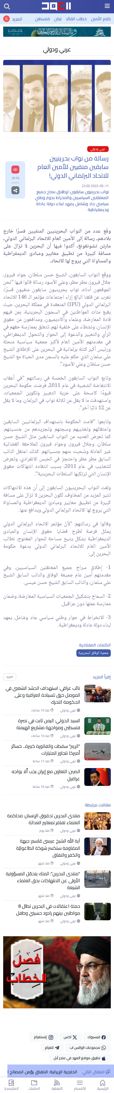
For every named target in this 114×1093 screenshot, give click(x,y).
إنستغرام (41, 1036)
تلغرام (49, 1047)
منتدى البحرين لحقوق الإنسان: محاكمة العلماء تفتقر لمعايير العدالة (43, 819)
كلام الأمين (101, 18)
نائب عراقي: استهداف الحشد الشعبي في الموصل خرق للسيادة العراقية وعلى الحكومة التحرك (43, 695)
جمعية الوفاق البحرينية (93, 653)
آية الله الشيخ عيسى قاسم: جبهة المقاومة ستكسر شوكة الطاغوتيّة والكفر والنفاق (48, 848)
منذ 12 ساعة (41, 761)
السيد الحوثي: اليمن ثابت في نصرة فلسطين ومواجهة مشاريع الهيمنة (48, 724)
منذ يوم (44, 830)
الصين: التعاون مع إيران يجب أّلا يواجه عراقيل (46, 775)
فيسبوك (94, 1036)
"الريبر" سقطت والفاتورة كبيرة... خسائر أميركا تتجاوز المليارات (45, 750)
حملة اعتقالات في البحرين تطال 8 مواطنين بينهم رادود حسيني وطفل (48, 910)
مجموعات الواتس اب (85, 1047)
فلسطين (42, 18)
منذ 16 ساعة (41, 786)
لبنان (58, 18)
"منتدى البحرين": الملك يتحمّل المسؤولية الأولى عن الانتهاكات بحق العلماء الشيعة (43, 880)
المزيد (17, 19)
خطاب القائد (76, 18)
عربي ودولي (57, 49)
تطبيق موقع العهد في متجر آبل (77, 1057)
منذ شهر (44, 863)
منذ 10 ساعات (40, 710)
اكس (68, 1036)
